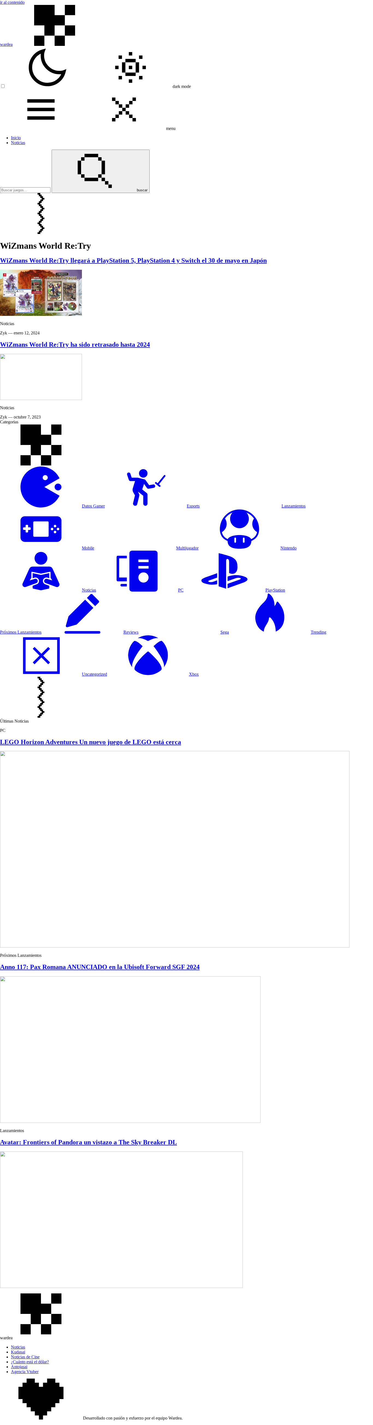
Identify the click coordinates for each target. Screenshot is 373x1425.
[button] (99, 86)
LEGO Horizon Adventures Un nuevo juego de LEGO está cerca (90, 742)
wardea (6, 44)
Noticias (18, 142)
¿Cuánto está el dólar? (30, 1361)
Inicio (16, 137)
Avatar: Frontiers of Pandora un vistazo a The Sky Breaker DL (88, 1142)
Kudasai (18, 1352)
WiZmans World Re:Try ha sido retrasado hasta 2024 (75, 344)
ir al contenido (12, 2)
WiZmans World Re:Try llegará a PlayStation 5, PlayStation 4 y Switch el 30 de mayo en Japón (133, 260)
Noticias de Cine (25, 1357)
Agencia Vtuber (25, 1371)
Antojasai (19, 1366)
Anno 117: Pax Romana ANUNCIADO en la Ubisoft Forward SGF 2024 (100, 966)
